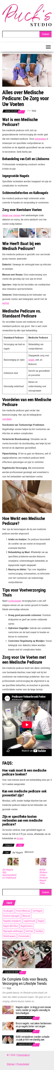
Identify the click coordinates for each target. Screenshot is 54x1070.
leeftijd (5, 303)
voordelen (7, 419)
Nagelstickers (27, 926)
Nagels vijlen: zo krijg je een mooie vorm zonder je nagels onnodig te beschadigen (33, 1010)
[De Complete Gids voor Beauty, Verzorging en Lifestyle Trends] (27, 954)
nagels (31, 359)
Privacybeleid (22, 1064)
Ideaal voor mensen (11, 215)
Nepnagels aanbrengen (13, 931)
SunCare (29, 931)
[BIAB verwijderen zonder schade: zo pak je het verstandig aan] (8, 1039)
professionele (14, 600)
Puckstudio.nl (23, 1055)
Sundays (39, 931)
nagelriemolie (29, 921)
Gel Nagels (17, 852)
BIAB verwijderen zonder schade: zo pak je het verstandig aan (33, 1038)
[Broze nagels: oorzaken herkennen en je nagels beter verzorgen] (8, 1026)
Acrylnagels (8, 910)
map (12, 1064)
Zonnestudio (24, 936)
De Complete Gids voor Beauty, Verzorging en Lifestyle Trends (25, 981)
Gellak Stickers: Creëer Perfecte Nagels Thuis (43, 876)
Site (8, 1064)
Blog (20, 845)
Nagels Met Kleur (10, 926)
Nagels (41, 921)
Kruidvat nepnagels (11, 916)
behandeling (40, 138)
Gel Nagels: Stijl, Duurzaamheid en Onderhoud (9, 873)
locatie (20, 838)
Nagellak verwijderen (12, 921)
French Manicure (23, 910)
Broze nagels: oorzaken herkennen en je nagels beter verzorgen (33, 1025)
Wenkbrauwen (9, 936)
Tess (34, 111)
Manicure (28, 852)
